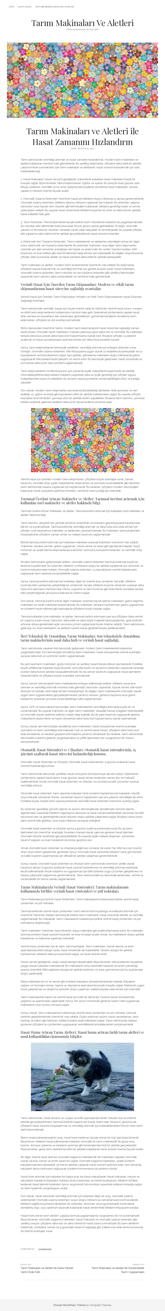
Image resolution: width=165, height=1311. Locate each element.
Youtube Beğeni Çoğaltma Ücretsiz (54, 7)
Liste (11, 7)
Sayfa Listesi (24, 7)
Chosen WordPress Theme (69, 1305)
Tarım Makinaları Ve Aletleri (82, 22)
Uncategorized (44, 1249)
